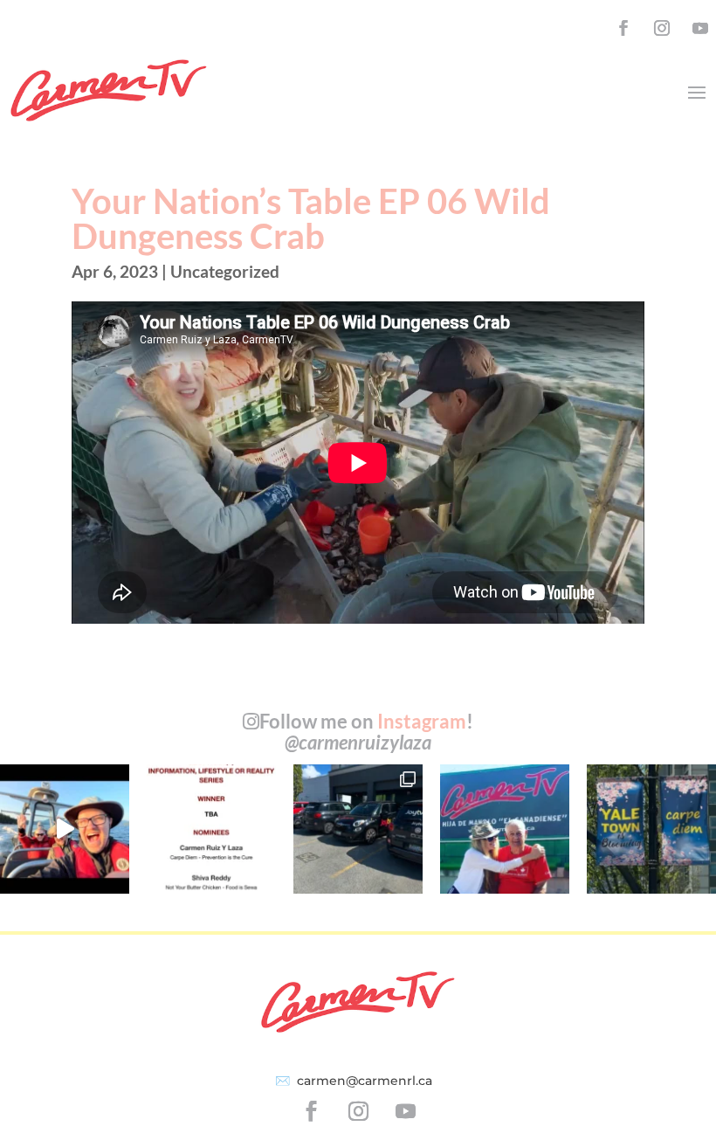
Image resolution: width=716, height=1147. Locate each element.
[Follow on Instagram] (662, 28)
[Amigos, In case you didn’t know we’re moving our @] (651, 829)
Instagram (421, 721)
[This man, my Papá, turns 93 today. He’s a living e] (504, 829)
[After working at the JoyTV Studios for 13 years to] (358, 829)
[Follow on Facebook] (623, 28)
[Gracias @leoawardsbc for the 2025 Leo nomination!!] (211, 829)
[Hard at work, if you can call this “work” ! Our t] (64, 829)
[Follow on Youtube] (700, 28)
